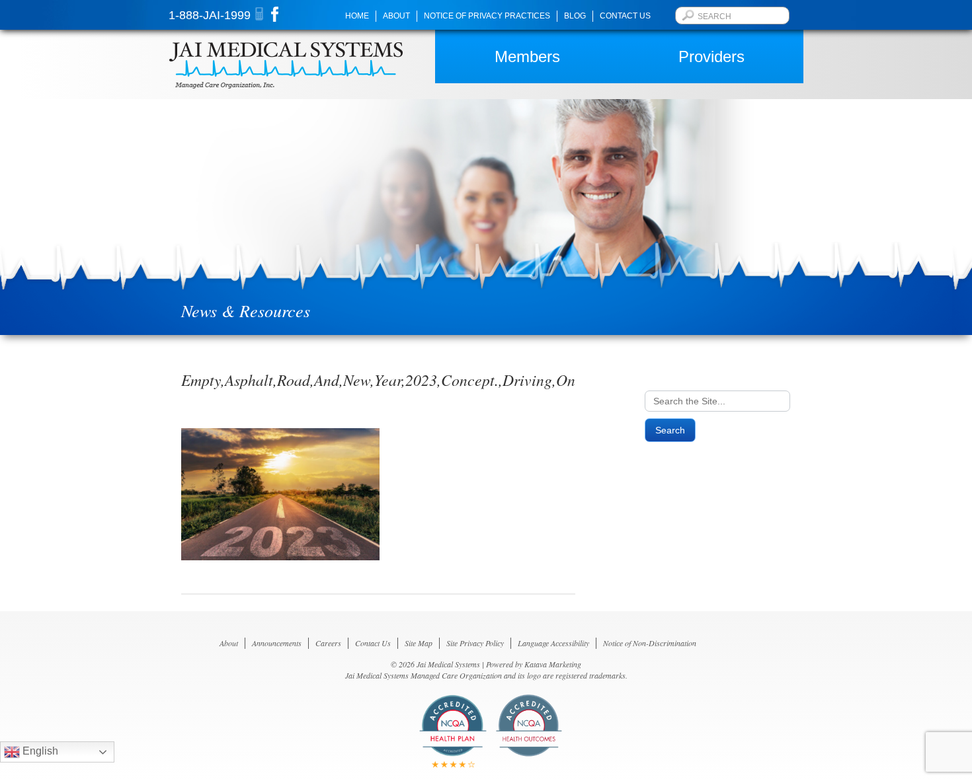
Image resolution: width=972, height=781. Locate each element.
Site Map (418, 643)
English (39, 751)
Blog (575, 15)
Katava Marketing (552, 664)
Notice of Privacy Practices (487, 15)
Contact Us (625, 15)
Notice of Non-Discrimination (649, 643)
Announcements (277, 643)
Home (357, 15)
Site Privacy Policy (475, 643)
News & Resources (245, 310)
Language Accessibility (553, 643)
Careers (328, 643)
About (396, 15)
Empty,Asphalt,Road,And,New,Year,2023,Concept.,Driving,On (378, 379)
